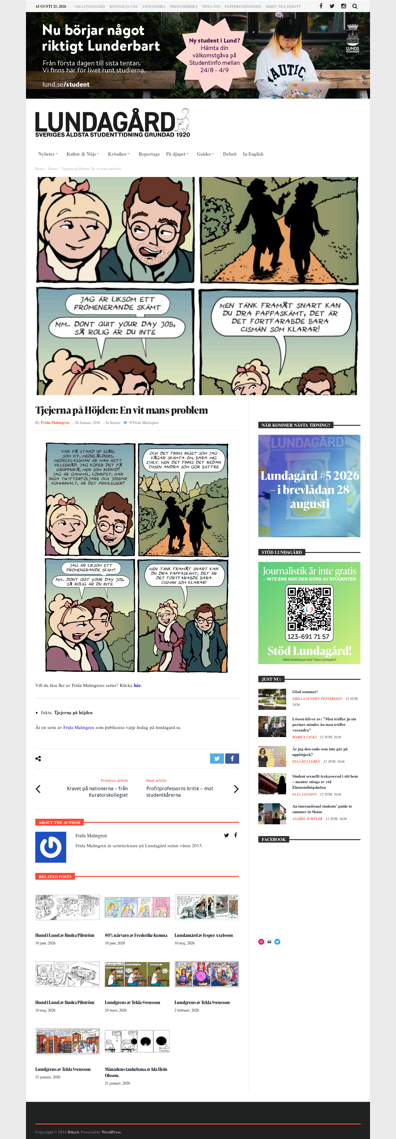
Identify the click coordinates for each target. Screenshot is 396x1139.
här (137, 685)
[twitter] (217, 758)
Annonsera (154, 6)
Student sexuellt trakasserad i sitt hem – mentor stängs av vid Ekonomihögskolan (325, 781)
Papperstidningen (243, 6)
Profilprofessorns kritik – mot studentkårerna (179, 788)
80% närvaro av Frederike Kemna (136, 935)
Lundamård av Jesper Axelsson (203, 935)
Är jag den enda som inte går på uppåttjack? (320, 751)
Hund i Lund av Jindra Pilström (64, 935)
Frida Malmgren (55, 422)
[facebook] (232, 758)
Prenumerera (184, 6)
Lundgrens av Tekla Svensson (132, 1002)
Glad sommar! (305, 691)
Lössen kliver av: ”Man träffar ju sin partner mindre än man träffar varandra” (324, 724)
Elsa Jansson (305, 794)
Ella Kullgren (306, 761)
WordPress (111, 1132)
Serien (52, 168)
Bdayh (73, 1132)
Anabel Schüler (307, 818)
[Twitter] (332, 6)
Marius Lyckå (305, 737)
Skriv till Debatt (283, 6)
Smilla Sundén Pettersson (317, 698)
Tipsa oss (211, 6)
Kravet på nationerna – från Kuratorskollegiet (97, 788)
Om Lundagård (90, 6)
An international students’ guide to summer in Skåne (322, 808)
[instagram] (343, 6)
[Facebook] (320, 6)
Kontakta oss (124, 6)
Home (39, 168)
